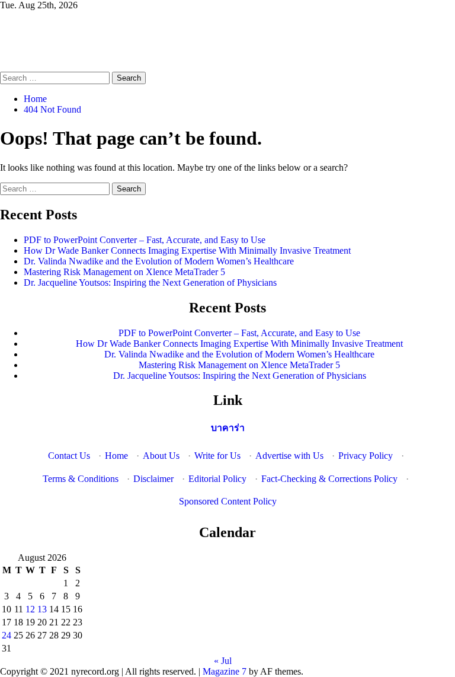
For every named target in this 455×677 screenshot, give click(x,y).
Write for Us (217, 456)
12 (30, 609)
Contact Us (69, 456)
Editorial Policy (217, 479)
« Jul (223, 661)
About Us (161, 456)
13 (42, 609)
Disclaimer (153, 479)
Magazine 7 (224, 671)
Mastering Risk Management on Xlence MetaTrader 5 (124, 272)
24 (6, 635)
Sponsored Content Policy (228, 501)
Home (116, 456)
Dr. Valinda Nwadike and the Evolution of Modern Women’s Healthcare (159, 261)
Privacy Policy (365, 456)
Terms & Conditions (80, 479)
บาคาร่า (228, 428)
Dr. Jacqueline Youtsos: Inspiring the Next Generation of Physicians (150, 282)
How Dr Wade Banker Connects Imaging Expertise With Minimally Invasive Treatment (187, 250)
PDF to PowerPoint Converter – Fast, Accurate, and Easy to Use (144, 240)
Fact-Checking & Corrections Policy (329, 479)
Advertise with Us (289, 456)
